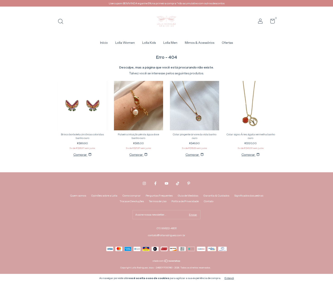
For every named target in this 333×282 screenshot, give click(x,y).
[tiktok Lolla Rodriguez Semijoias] (177, 183)
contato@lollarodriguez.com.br (166, 235)
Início (104, 43)
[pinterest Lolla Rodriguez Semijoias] (189, 183)
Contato (208, 201)
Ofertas (227, 43)
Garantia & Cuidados (216, 195)
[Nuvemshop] (166, 261)
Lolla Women (125, 43)
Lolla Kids (149, 43)
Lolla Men (170, 43)
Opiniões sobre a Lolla (104, 195)
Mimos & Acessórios (199, 43)
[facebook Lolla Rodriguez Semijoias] (155, 183)
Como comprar (131, 195)
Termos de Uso (157, 201)
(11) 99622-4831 (167, 228)
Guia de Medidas (188, 195)
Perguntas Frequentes (159, 195)
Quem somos (78, 195)
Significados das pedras (248, 195)
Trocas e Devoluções (132, 201)
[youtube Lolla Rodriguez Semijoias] (166, 183)
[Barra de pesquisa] (62, 22)
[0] (270, 22)
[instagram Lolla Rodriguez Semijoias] (144, 183)
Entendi (229, 278)
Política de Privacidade (185, 201)
